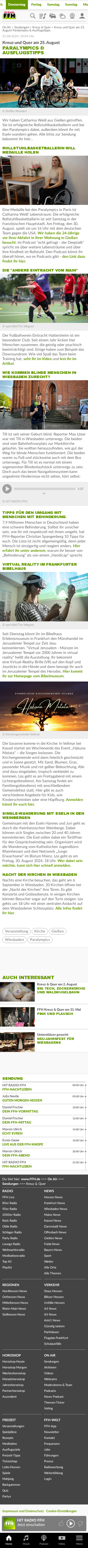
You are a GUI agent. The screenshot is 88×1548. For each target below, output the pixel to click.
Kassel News (52, 1220)
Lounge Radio (11, 1244)
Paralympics (40, 940)
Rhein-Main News (14, 1308)
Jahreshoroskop (12, 1385)
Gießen (57, 931)
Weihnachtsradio (13, 1250)
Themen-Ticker (54, 1402)
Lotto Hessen (11, 1467)
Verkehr (51, 1285)
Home (8, 1544)
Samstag (53, 4)
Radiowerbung (53, 1467)
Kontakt (49, 1438)
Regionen (10, 1285)
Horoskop (11, 1355)
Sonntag (71, 4)
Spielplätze (9, 1432)
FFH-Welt (52, 1420)
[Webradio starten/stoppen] (71, 1523)
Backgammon (11, 1484)
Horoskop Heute (13, 1361)
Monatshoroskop (13, 1379)
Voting (48, 1408)
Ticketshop (9, 1461)
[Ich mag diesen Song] (61, 1523)
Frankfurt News (54, 1203)
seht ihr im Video (37, 359)
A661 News (52, 1320)
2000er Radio (11, 1214)
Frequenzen (52, 1443)
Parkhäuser (51, 1332)
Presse (48, 1461)
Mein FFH (82, 14)
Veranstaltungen (13, 1426)
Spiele (6, 1473)
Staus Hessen (53, 1291)
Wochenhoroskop (14, 1373)
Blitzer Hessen (54, 1297)
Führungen (51, 1455)
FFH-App (50, 1426)
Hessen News (53, 1197)
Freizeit (9, 1420)
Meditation (9, 1443)
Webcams (50, 1379)
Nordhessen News (14, 1291)
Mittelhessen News (15, 1303)
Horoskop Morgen (14, 1367)
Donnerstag (17, 4)
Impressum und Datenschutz (23, 1511)
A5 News (50, 1314)
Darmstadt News (55, 1226)
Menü (79, 1544)
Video (61, 1544)
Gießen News (53, 1238)
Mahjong (8, 1479)
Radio (7, 1191)
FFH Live (8, 1197)
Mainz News (52, 1214)
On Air (6, 27)
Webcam (72, 14)
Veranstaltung (16, 931)
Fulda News (52, 1244)
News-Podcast (54, 1396)
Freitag (36, 4)
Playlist (42, 14)
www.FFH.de (30, 1179)
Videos (48, 1373)
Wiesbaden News (55, 1209)
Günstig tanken (54, 1326)
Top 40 (6, 1261)
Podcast (43, 1544)
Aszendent (9, 1396)
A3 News (50, 1308)
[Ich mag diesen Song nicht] (80, 1523)
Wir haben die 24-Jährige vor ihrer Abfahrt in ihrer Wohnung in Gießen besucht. (41, 237)
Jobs (47, 1449)
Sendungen (21, 27)
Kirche (39, 931)
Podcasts (50, 1391)
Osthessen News (13, 1297)
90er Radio (9, 1209)
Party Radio (10, 1238)
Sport (47, 1255)
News (49, 1191)
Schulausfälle (52, 1343)
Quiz (5, 1490)
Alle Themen (52, 1273)
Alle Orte (50, 1267)
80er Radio (9, 1203)
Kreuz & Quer (41, 27)
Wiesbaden (14, 940)
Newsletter (51, 1432)
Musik (26, 1544)
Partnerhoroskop (13, 1391)
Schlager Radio (12, 1232)
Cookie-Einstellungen (61, 1511)
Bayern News (53, 1250)
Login (47, 1479)
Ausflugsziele (11, 1449)
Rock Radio (9, 1220)
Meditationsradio (13, 1255)
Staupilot (52, 14)
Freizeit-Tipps (11, 1455)
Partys (6, 1496)
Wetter (62, 14)
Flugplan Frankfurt (56, 1338)
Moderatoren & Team (58, 1385)
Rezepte (7, 1438)
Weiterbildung (53, 1473)
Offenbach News (55, 1232)
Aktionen (50, 1367)
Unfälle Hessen (54, 1303)
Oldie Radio (9, 1226)
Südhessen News (13, 1314)
